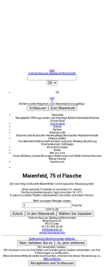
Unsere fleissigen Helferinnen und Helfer (56, 155)
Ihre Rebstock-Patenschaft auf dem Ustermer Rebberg (50, 141)
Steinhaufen (70, 135)
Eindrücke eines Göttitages (57, 144)
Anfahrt (73, 117)
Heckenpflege (54, 135)
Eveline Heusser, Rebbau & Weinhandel (52, 73)
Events (57, 126)
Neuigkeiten (23, 117)
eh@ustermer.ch (52, 229)
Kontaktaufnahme (88, 117)
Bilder (57, 150)
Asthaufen (39, 135)
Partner (57, 129)
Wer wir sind (57, 153)
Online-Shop (57, 120)
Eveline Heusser (92, 155)
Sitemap (70, 238)
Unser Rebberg (22, 155)
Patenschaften (57, 138)
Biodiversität (57, 132)
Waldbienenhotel (88, 135)
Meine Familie (57, 158)
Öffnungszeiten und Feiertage (49, 117)
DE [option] (57, 92)
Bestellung (90, 141)
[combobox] (52, 84)
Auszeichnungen (57, 147)
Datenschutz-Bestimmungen (47, 238)
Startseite (57, 115)
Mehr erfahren (52, 258)
